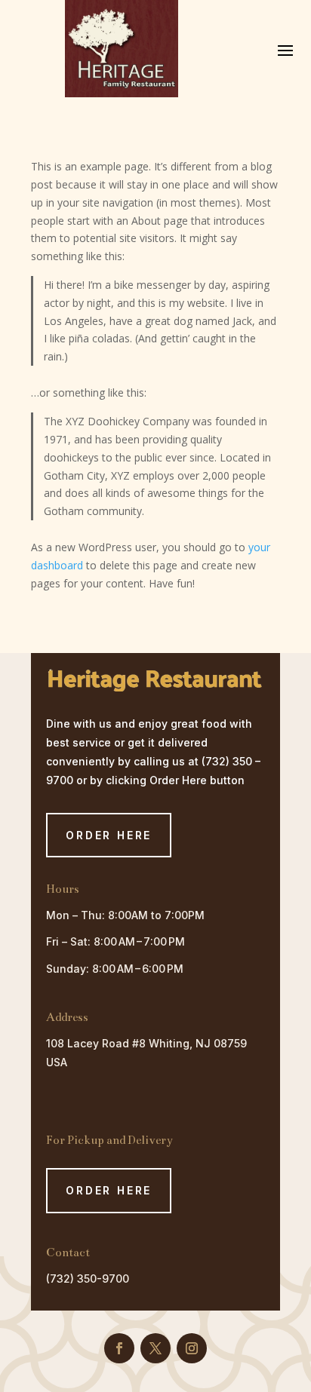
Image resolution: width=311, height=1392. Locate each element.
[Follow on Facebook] (119, 1348)
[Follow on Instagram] (192, 1348)
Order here (109, 835)
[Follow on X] (155, 1348)
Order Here (109, 1190)
